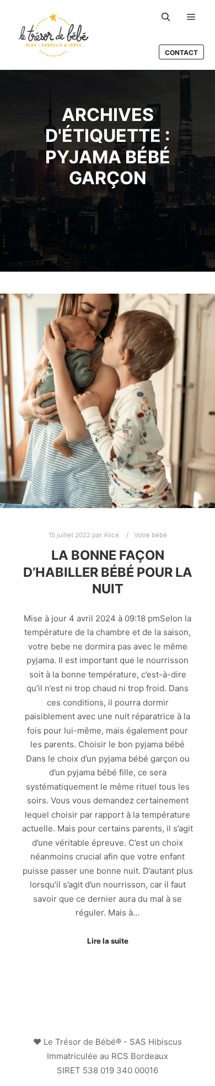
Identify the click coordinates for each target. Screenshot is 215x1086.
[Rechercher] (166, 17)
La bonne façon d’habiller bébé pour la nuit (107, 572)
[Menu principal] (191, 17)
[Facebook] (116, 1014)
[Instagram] (99, 1014)
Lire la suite (107, 940)
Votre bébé (150, 535)
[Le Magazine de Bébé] (53, 35)
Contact (181, 52)
